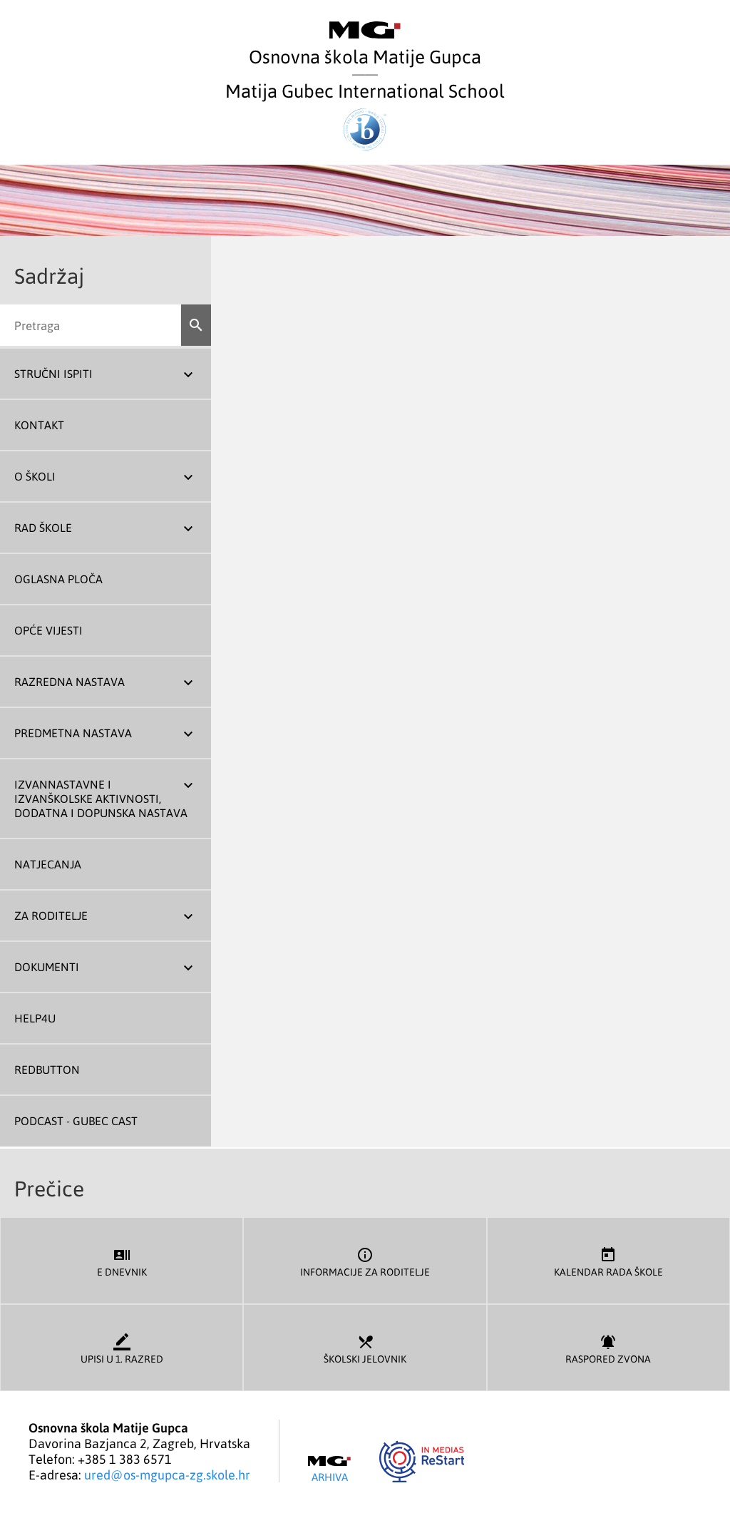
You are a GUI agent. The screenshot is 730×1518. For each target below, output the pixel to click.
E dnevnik (122, 1262)
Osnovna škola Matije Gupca (365, 56)
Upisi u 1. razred (122, 1349)
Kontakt (39, 425)
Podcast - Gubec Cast (76, 1121)
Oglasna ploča (58, 579)
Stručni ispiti (53, 373)
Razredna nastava (69, 682)
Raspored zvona (608, 1349)
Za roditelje (51, 915)
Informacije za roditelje (365, 1262)
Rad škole (43, 527)
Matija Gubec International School (365, 90)
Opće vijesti (48, 630)
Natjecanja (47, 864)
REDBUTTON (47, 1069)
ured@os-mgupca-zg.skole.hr (167, 1474)
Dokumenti (46, 967)
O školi (35, 476)
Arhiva (330, 1476)
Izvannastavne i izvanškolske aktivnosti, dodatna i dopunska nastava (100, 798)
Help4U (35, 1018)
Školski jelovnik (365, 1349)
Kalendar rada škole (608, 1262)
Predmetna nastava (73, 733)
